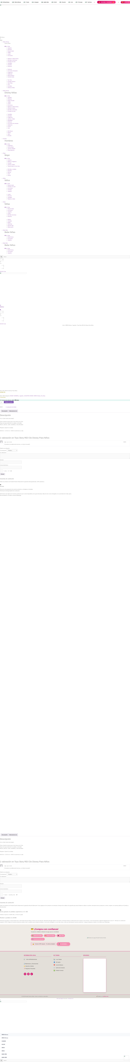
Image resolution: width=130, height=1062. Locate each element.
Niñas (4, 202)
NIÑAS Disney (5, 1037)
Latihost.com (105, 996)
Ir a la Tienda (58, 959)
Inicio (63, 325)
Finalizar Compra (58, 970)
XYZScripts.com (70, 998)
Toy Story (43, 395)
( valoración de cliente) (11, 407)
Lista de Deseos (58, 965)
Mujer (4, 153)
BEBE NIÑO (4, 1057)
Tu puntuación (3, 450)
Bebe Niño (5, 243)
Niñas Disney (6, 90)
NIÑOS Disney (68, 325)
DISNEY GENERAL (14, 395)
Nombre (2, 459)
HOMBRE (4, 1041)
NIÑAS (3, 1050)
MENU (2, 307)
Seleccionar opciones (107, 537)
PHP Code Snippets (60, 998)
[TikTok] (31, 974)
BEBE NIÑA (4, 1054)
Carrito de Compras (59, 967)
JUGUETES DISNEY (28, 395)
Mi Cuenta (57, 962)
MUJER (3, 1044)
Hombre (5, 138)
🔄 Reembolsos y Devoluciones (31, 963)
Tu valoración (3, 452)
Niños (4, 178)
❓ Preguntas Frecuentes (29, 968)
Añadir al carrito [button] (5, 537)
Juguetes (74, 325)
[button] (65, 39)
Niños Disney (6, 41)
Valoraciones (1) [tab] (13, 411)
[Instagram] (28, 974)
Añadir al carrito (9, 402)
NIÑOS (3, 1047)
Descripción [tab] (4, 411)
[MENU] (0, 305)
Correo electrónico (4, 465)
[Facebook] (25, 974)
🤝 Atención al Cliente (29, 966)
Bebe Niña (5, 230)
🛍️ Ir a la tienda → (63, 944)
